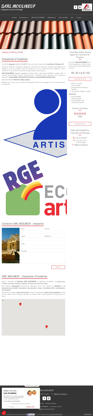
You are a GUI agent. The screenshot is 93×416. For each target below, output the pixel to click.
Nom (22, 229)
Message (24, 251)
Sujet (23, 243)
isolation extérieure (21, 283)
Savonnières (22, 288)
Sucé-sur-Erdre (32, 288)
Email (23, 236)
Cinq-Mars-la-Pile (49, 288)
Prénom (47, 229)
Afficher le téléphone (81, 145)
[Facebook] (75, 7)
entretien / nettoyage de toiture (38, 283)
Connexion (87, 414)
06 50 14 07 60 (80, 73)
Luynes (40, 288)
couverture (11, 283)
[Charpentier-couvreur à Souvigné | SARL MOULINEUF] (87, 7)
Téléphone (48, 236)
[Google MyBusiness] (80, 7)
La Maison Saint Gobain (55, 414)
